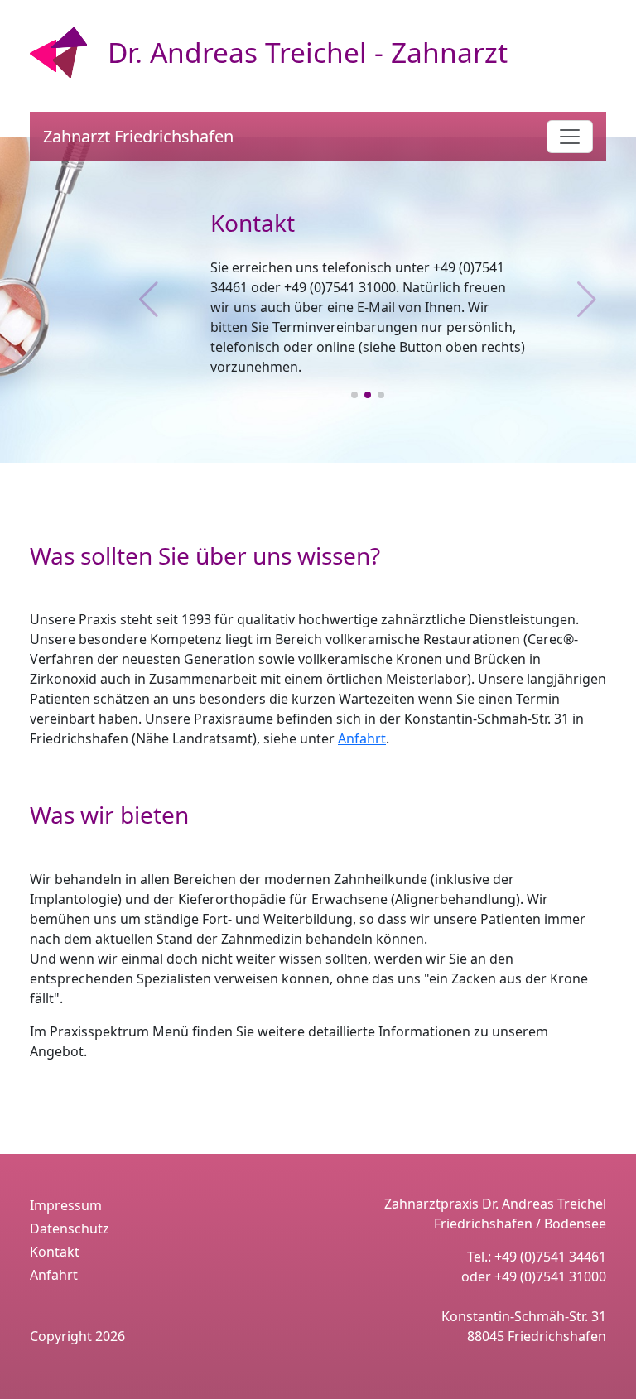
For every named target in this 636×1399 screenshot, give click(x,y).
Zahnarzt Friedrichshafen (138, 136)
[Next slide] (587, 299)
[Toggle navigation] (570, 136)
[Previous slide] (148, 299)
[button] (354, 395)
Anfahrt (362, 738)
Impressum (66, 1205)
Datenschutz (69, 1228)
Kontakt (55, 1252)
